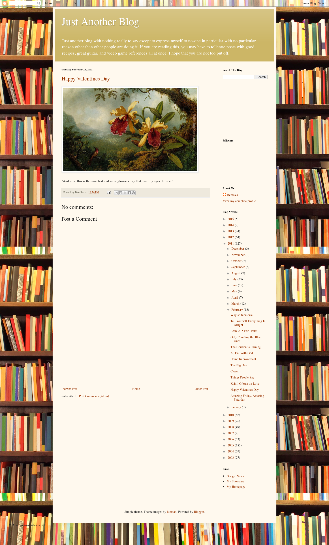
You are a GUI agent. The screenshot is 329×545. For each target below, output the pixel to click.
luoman (171, 511)
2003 (231, 457)
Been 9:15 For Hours (244, 331)
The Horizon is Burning (246, 347)
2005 (231, 445)
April (235, 297)
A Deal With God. (242, 353)
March (235, 303)
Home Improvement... (245, 359)
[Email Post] (108, 192)
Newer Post (70, 389)
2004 (231, 451)
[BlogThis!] (120, 192)
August (236, 273)
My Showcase (235, 481)
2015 (231, 219)
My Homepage (236, 486)
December (238, 248)
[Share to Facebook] (129, 192)
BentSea (232, 195)
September (238, 267)
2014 (231, 225)
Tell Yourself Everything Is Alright (248, 323)
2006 (231, 439)
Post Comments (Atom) (94, 396)
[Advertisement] (135, 352)
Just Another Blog (100, 21)
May (234, 291)
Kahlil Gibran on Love (245, 383)
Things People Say (242, 377)
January (236, 407)
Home (136, 389)
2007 (231, 433)
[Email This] (116, 192)
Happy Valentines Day (86, 78)
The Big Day (239, 365)
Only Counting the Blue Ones (246, 339)
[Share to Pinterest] (133, 192)
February (237, 309)
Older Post (201, 389)
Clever (235, 371)
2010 (231, 415)
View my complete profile (239, 201)
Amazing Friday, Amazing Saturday (247, 397)
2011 (231, 243)
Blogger (199, 511)
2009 (231, 421)
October (236, 261)
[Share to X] (125, 192)
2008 (231, 427)
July (234, 279)
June (234, 285)
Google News (235, 476)
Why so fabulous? (242, 315)
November (238, 255)
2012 (231, 237)
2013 (231, 231)
